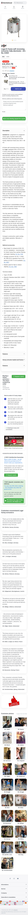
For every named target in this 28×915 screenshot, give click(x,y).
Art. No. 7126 (19, 254)
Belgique (3, 903)
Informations (5, 884)
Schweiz (20, 901)
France (26, 901)
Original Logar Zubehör (8, 73)
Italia (7, 904)
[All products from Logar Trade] (4, 45)
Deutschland (5, 901)
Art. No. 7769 (13, 266)
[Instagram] (14, 878)
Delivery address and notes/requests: (12, 98)
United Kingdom (20, 903)
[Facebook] (10, 878)
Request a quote (19, 376)
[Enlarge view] (14, 26)
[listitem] (14, 26)
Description (6, 130)
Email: (3, 111)
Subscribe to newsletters (8, 897)
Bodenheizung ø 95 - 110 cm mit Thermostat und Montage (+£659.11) (17, 83)
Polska (12, 904)
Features (5, 354)
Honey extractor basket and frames (13, 360)
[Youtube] (17, 878)
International (19, 904)
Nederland (11, 903)
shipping (12, 70)
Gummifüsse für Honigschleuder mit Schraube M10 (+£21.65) (17, 77)
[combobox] (20, 2)
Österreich (13, 901)
